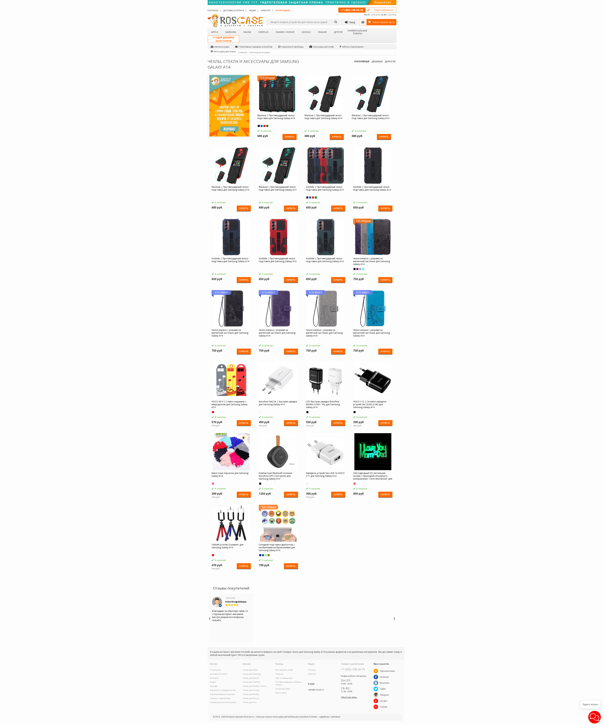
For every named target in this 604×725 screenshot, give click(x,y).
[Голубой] (363, 269)
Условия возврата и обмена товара (288, 683)
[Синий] (261, 126)
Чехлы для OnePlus (251, 682)
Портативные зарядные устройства (255, 46)
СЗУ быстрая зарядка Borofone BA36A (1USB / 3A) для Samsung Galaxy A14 (323, 404)
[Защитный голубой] (266, 555)
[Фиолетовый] (357, 269)
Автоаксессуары (221, 46)
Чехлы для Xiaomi (251, 678)
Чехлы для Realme (251, 694)
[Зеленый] (267, 126)
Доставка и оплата (233, 10)
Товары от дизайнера (220, 698)
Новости (265, 10)
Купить (289, 136)
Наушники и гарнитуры (292, 46)
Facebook (384, 677)
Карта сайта (280, 693)
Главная (242, 52)
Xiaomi (247, 32)
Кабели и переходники (353, 46)
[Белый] (260, 412)
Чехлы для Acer (250, 702)
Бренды (213, 686)
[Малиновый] (213, 484)
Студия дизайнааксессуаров (223, 39)
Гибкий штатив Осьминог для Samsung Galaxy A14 (227, 546)
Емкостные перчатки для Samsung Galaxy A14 (230, 474)
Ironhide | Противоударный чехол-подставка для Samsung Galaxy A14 (325, 188)
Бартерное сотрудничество (223, 690)
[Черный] (259, 126)
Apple (214, 32)
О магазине (215, 670)
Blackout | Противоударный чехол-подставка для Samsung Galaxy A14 (276, 117)
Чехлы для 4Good (251, 698)
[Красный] (264, 126)
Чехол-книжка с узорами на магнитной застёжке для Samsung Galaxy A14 (371, 261)
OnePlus (263, 32)
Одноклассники (387, 671)
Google (306, 32)
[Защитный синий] (260, 555)
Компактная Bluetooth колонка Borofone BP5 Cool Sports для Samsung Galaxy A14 (275, 476)
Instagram (384, 695)
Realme (322, 32)
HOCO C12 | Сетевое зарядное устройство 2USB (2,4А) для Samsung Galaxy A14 (369, 404)
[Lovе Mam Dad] (354, 484)
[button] (594, 717)
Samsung (230, 32)
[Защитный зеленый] (263, 555)
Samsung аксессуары (259, 52)
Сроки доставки (282, 689)
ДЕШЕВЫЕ (377, 61)
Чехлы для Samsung (252, 674)
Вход (352, 22)
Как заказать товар (284, 670)
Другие (338, 32)
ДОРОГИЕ (390, 61)
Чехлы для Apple (250, 670)
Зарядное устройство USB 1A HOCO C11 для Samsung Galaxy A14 (325, 474)
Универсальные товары (357, 32)
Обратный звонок (383, 9)
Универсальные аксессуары (223, 702)
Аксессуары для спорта (225, 51)
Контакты (213, 10)
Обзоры (312, 670)
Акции (252, 10)
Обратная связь (349, 697)
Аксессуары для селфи (323, 46)
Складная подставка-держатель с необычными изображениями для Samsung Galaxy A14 (277, 547)
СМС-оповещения (283, 678)
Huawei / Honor (285, 32)
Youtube (383, 707)
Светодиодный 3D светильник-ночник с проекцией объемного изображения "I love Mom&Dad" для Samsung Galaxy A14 (372, 476)
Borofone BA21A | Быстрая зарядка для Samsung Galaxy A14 (278, 403)
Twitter (383, 689)
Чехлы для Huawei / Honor (255, 686)
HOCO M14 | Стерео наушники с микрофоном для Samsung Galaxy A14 (229, 404)
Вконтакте (384, 683)
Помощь (279, 674)
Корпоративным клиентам (222, 694)
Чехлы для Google (251, 690)
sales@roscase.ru (316, 690)
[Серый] (360, 269)
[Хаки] (269, 555)
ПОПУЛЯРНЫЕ (361, 61)
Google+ (384, 701)
